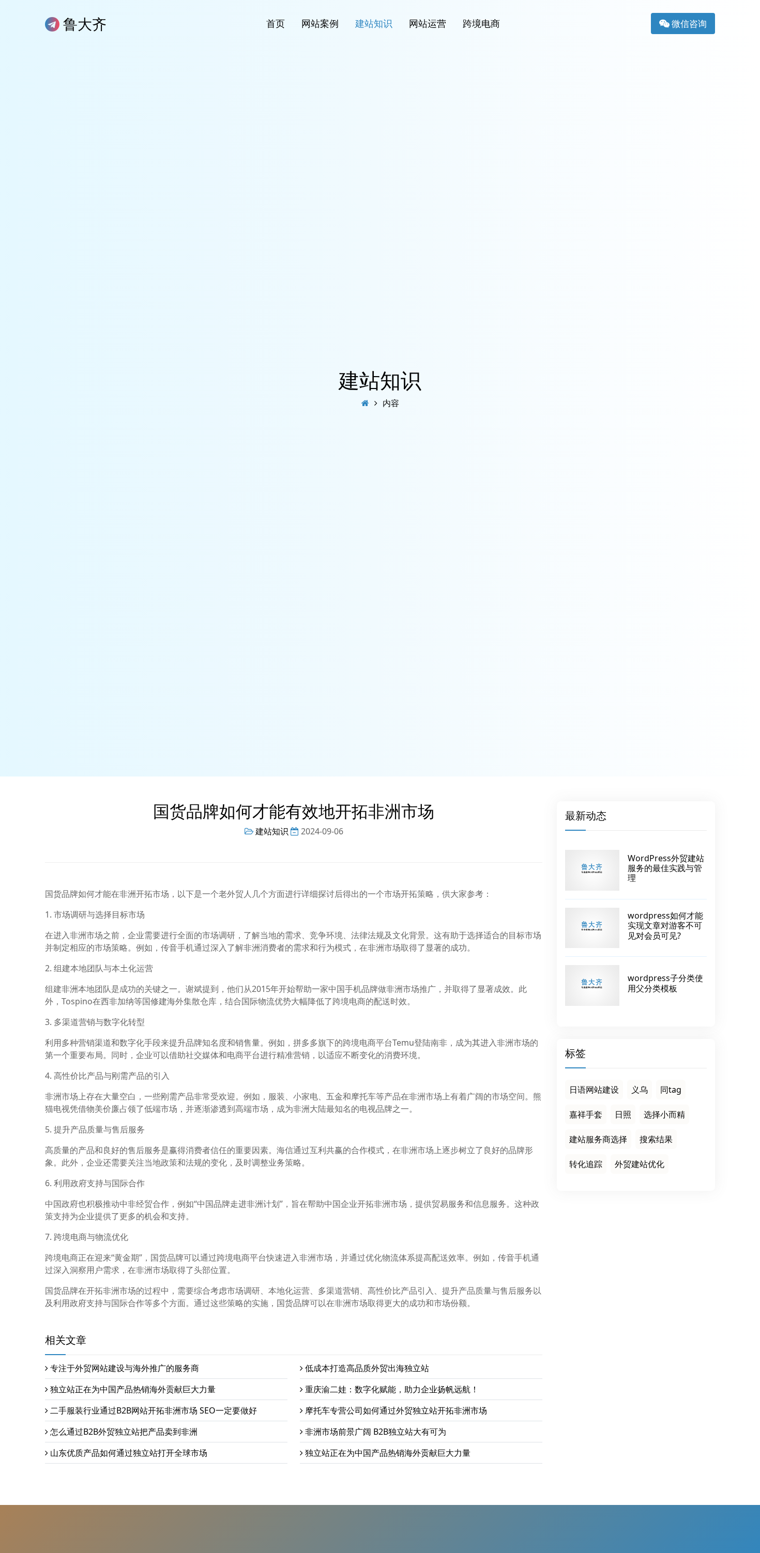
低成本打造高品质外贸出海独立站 (367, 1368)
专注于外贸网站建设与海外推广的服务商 (124, 1368)
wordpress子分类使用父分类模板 (665, 982)
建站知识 (373, 23)
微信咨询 (688, 23)
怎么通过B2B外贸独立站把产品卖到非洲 (123, 1431)
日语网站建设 (594, 1089)
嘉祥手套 (585, 1114)
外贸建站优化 (639, 1164)
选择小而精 (664, 1114)
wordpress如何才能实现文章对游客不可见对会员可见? (665, 925)
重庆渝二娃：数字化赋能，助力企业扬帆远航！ (392, 1389)
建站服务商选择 (598, 1139)
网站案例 (320, 23)
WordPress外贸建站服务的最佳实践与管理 (666, 867)
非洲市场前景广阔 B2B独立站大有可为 (375, 1431)
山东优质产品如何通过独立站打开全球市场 (128, 1452)
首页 (275, 23)
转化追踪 (585, 1164)
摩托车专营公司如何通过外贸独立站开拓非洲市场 (396, 1410)
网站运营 (427, 23)
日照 (623, 1114)
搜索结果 (656, 1139)
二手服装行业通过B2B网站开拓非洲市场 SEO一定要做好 (153, 1410)
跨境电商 (481, 23)
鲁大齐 (83, 24)
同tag (670, 1089)
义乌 (639, 1089)
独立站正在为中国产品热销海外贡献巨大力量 (133, 1389)
